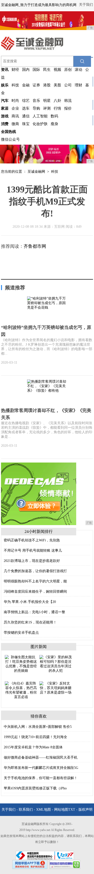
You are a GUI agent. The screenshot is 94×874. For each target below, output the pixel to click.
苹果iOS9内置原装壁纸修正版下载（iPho (35, 788)
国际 (36, 70)
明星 (47, 101)
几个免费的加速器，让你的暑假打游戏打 (35, 571)
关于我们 (86, 5)
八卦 (57, 101)
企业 (15, 108)
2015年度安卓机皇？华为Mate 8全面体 (33, 747)
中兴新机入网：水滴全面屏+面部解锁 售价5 (38, 727)
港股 (47, 85)
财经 (15, 70)
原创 (68, 70)
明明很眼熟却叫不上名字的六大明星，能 (35, 581)
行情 (57, 108)
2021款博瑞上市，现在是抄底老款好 (32, 561)
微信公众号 (10, 139)
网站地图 (61, 809)
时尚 (15, 101)
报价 (68, 108)
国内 (26, 70)
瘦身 (54, 124)
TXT (71, 809)
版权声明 (85, 809)
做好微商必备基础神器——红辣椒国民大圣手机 (40, 757)
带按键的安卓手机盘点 (21, 632)
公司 (68, 85)
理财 (78, 85)
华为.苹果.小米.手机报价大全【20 (30, 602)
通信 (26, 116)
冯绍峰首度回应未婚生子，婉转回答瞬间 (35, 591)
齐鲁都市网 (35, 246)
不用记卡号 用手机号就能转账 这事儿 (33, 550)
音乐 (36, 101)
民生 (47, 70)
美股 (57, 85)
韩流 (68, 101)
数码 (54, 116)
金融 (26, 85)
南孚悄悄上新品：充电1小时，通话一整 (34, 612)
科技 (15, 85)
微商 (15, 124)
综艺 (26, 101)
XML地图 (43, 809)
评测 (47, 108)
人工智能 (40, 116)
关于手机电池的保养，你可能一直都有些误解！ (40, 778)
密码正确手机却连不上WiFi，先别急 (32, 540)
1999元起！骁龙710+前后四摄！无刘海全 (35, 737)
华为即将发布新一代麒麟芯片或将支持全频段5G (41, 768)
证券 (36, 85)
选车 (26, 108)
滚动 (78, 70)
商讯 (15, 116)
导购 (36, 108)
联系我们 (26, 809)
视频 (57, 70)
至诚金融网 (36, 171)
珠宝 (26, 124)
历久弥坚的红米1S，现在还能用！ (30, 622)
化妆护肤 (40, 124)
